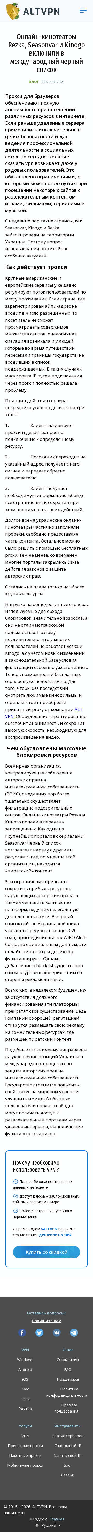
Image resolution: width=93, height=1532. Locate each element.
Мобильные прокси (25, 1465)
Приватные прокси (25, 1445)
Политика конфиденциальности (67, 1392)
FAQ (68, 1369)
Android (25, 1369)
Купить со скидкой (46, 1252)
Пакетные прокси (25, 1455)
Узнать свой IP (68, 1455)
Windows (25, 1359)
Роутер (25, 1408)
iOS (25, 1379)
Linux (25, 1398)
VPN (25, 1435)
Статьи (67, 1474)
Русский (48, 1525)
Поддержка (68, 1379)
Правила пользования (67, 1408)
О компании (68, 1359)
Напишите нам (46, 1320)
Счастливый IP (68, 1445)
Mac (25, 1388)
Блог (33, 81)
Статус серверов (67, 1435)
